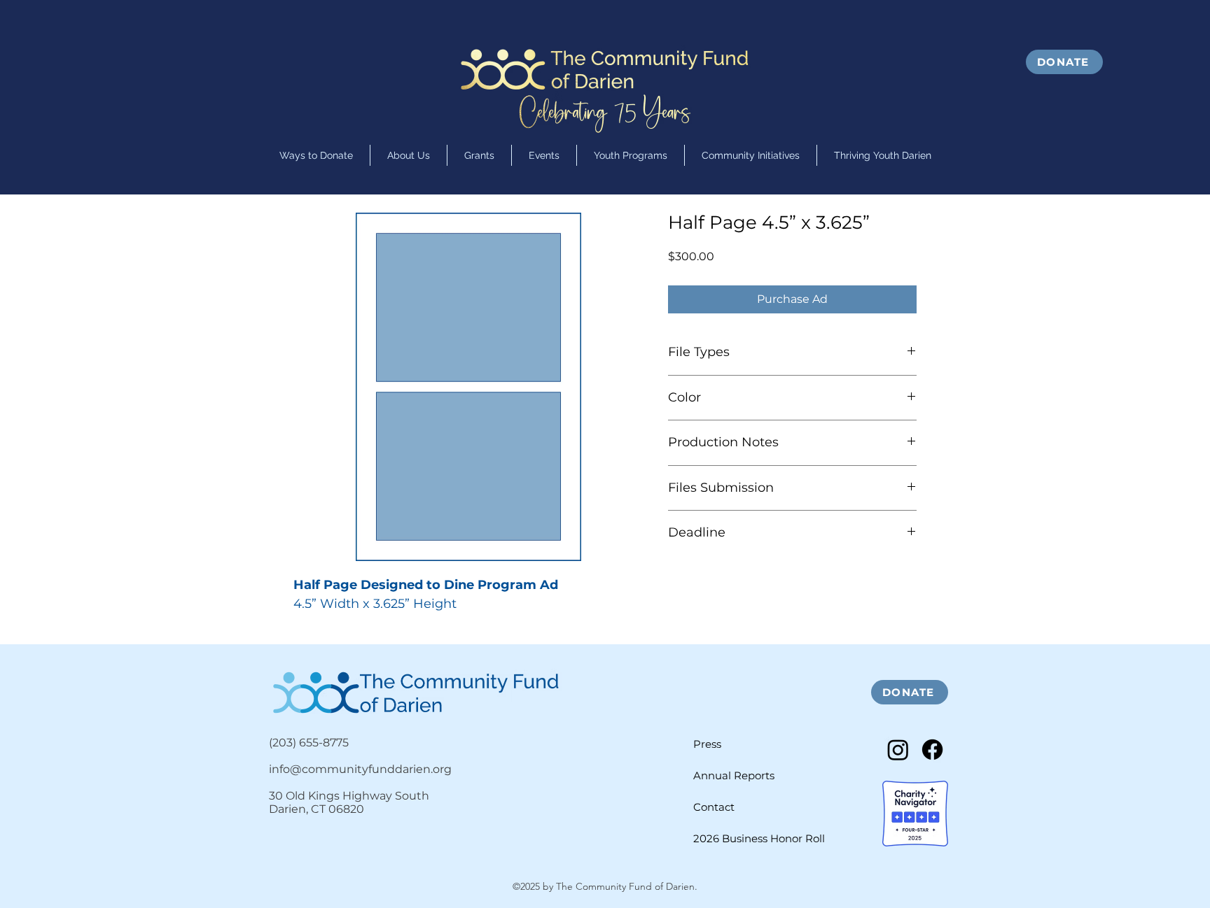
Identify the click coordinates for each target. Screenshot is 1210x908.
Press (707, 744)
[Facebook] (932, 749)
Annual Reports (733, 775)
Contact (714, 807)
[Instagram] (898, 749)
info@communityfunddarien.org (360, 769)
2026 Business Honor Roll (759, 838)
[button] (630, 155)
